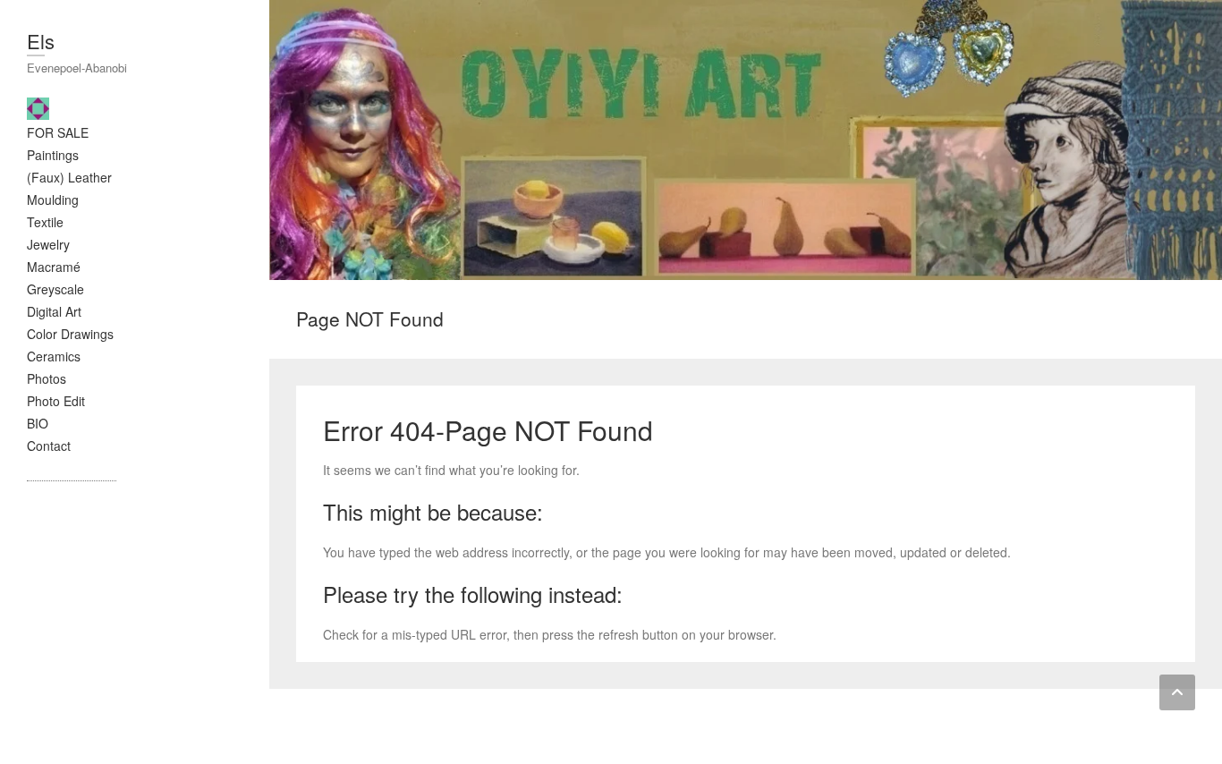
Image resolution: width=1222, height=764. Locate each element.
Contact (49, 445)
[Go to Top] (1177, 692)
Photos (46, 378)
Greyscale (55, 289)
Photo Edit (56, 401)
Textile (45, 222)
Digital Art (54, 311)
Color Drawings (70, 334)
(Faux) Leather (69, 177)
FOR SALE (58, 132)
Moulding (53, 199)
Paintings (53, 155)
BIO (37, 423)
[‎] (42, 106)
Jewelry (48, 244)
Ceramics (54, 356)
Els (41, 41)
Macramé (54, 267)
